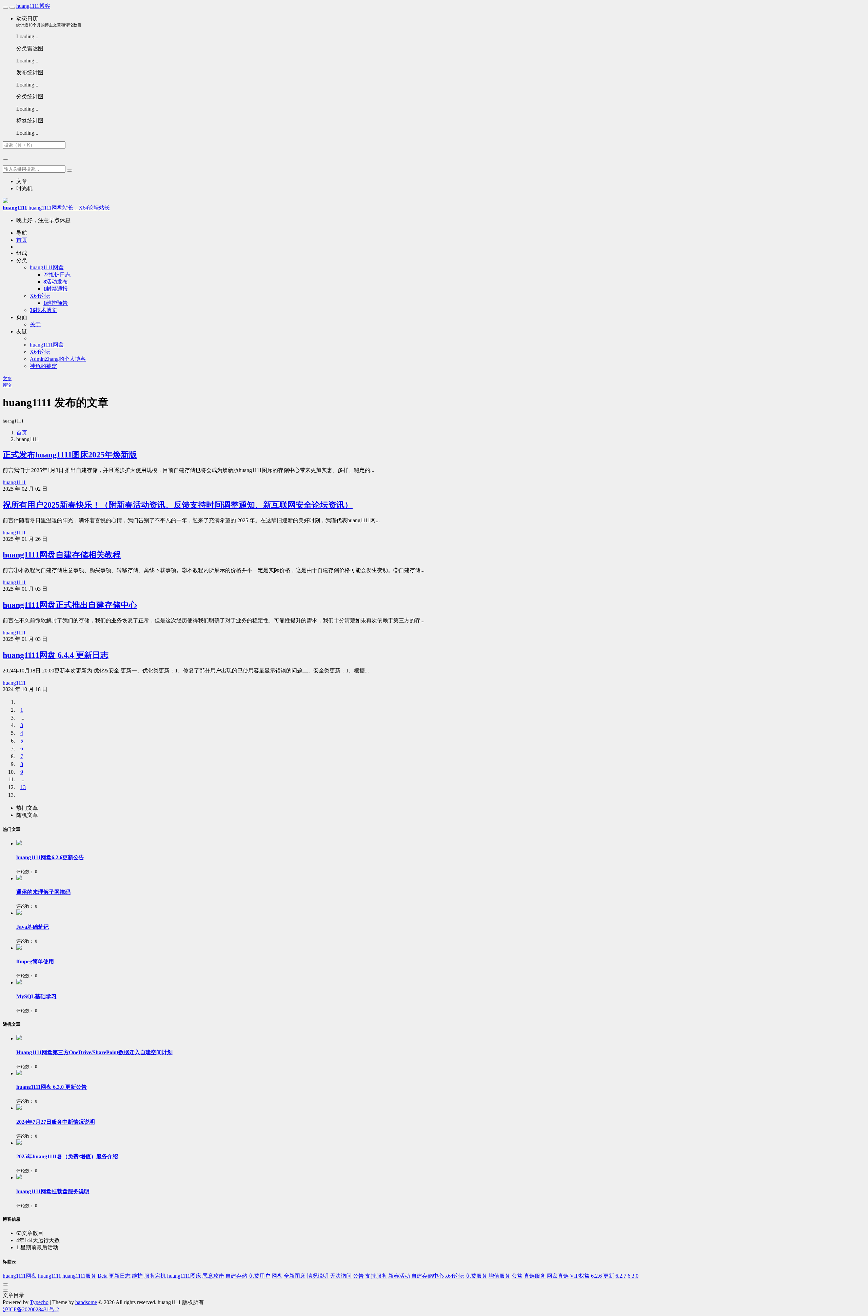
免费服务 (476, 1276)
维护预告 (55, 303)
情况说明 (318, 1276)
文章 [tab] (21, 181)
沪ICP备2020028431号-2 (31, 1309)
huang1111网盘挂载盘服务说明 (53, 1191)
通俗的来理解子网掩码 (43, 892)
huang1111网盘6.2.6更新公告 (50, 857)
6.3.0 (633, 1276)
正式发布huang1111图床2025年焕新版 (70, 454)
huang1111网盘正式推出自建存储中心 (70, 605)
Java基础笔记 (32, 927)
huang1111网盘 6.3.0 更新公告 (51, 1087)
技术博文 (43, 310)
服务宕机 (155, 1276)
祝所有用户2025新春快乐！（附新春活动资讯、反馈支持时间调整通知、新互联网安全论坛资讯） (178, 504)
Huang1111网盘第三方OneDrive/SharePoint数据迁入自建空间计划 (94, 1052)
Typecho (39, 1302)
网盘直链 (558, 1276)
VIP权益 (580, 1276)
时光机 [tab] (24, 188)
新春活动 (399, 1276)
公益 (517, 1276)
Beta (102, 1276)
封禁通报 (55, 289)
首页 (21, 432)
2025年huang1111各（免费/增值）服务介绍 (67, 1156)
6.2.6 (596, 1276)
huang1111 (14, 482)
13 (23, 787)
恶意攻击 (213, 1276)
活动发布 (55, 281)
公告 (358, 1276)
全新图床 (294, 1276)
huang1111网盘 (20, 1276)
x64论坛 (454, 1276)
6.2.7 (620, 1276)
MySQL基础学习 (36, 996)
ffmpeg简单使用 (35, 961)
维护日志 (57, 274)
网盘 (277, 1276)
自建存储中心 (427, 1276)
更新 (608, 1276)
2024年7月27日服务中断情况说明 (55, 1122)
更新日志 (120, 1276)
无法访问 (341, 1276)
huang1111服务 (79, 1276)
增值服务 (499, 1276)
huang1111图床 (184, 1276)
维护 (137, 1276)
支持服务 (376, 1276)
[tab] (27, 808)
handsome (86, 1302)
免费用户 (259, 1276)
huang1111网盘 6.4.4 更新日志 (55, 655)
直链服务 (535, 1276)
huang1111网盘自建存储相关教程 (62, 554)
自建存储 (236, 1276)
